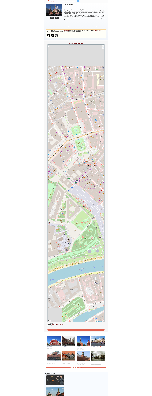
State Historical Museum (50, 346)
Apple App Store (95, 30)
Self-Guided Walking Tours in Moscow (63, 30)
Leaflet (96, 321)
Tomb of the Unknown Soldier (65, 362)
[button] (76, 183)
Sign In (78, 1)
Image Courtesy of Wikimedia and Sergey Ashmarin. (96, 347)
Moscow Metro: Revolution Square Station (96, 362)
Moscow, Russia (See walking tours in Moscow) (58, 324)
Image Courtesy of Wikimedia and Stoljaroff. (66, 347)
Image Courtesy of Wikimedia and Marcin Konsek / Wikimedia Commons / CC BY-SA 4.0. (53, 348)
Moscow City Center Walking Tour (53, 327)
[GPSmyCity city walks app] (52, 1)
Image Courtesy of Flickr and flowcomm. (51, 363)
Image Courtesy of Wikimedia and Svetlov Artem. (96, 364)
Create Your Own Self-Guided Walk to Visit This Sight (76, 43)
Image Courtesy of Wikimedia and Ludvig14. (81, 363)
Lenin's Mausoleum (49, 362)
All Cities (64, 1)
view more (96, 390)
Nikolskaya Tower (79, 346)
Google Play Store (100, 30)
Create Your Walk (68, 1)
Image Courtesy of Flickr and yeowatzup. (66, 363)
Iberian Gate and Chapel (65, 346)
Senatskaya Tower (79, 362)
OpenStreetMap (100, 321)
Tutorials (73, 1)
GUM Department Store (94, 346)
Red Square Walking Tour (62, 327)
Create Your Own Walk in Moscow (69, 374)
